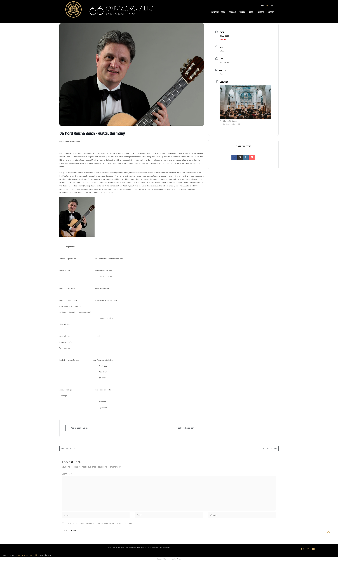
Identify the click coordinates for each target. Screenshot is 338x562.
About (223, 12)
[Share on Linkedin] (246, 157)
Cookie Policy (176, 559)
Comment (67, 474)
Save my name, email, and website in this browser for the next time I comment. (99, 523)
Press (250, 12)
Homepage (215, 12)
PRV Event (70, 448)
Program (232, 12)
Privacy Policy (162, 559)
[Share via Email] (252, 157)
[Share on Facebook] (234, 157)
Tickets (242, 12)
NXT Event (267, 448)
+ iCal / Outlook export (185, 428)
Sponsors (260, 12)
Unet (49, 555)
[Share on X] (240, 157)
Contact (270, 12)
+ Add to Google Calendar (79, 428)
